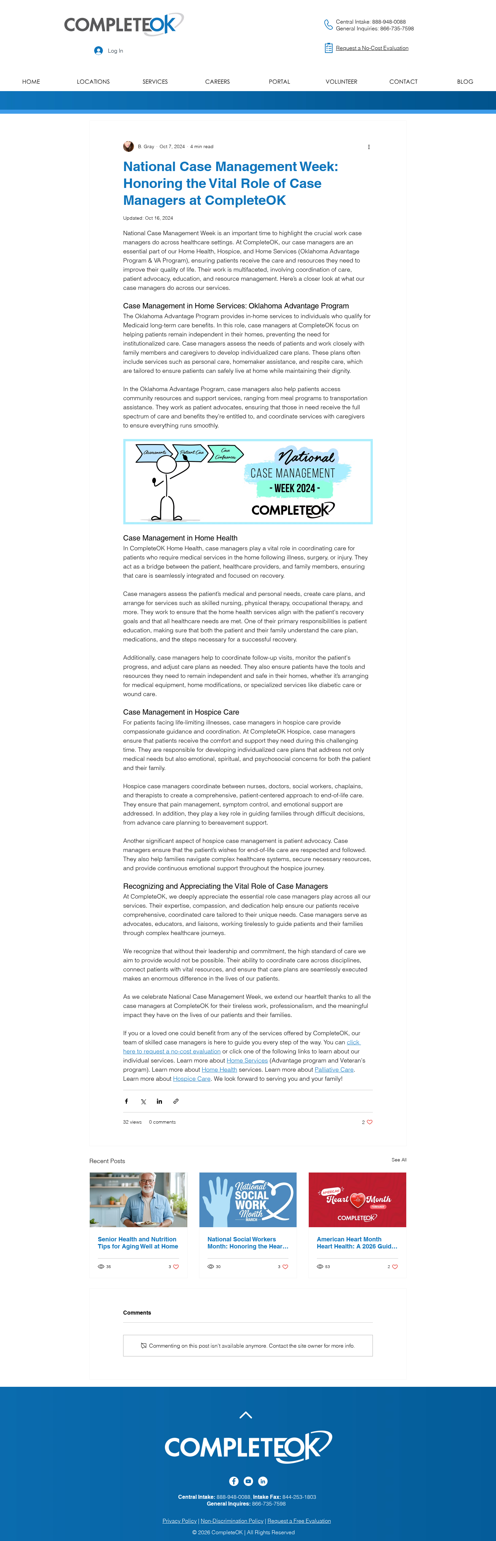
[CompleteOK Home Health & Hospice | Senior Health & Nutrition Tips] (138, 1200)
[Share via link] (176, 1101)
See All (399, 1160)
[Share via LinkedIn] (159, 1101)
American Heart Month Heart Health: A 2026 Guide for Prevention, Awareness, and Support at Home (356, 1243)
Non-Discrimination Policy (232, 1520)
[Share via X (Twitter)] (143, 1101)
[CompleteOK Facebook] (234, 1481)
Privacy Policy (180, 1520)
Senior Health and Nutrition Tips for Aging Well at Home (138, 1243)
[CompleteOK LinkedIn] (263, 1481)
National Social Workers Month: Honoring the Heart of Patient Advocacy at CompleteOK (246, 1243)
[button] (93, 82)
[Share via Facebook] (126, 1101)
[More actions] (369, 146)
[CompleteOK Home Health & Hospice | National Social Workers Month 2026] (248, 1200)
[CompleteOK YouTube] (248, 1481)
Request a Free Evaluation (299, 1520)
